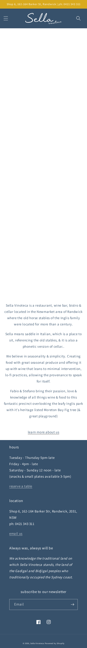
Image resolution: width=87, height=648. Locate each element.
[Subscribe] (72, 604)
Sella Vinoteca (37, 643)
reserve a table (20, 486)
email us (16, 533)
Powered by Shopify (54, 643)
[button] (6, 18)
